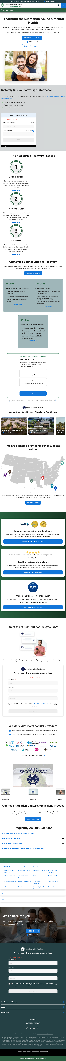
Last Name (12, 687)
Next (18, 139)
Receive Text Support (30, 46)
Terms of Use (35, 1051)
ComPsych (21, 887)
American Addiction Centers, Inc (45, 1034)
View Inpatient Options (33, 273)
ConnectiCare (52, 887)
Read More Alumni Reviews (33, 572)
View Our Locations (33, 503)
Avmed (35, 876)
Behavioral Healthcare (10, 881)
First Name (12, 679)
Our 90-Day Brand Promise (33, 607)
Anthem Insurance (9, 876)
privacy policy (44, 703)
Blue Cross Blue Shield (25, 881)
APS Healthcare (23, 867)
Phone (10, 695)
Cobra (5, 887)
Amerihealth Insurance (40, 870)
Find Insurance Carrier (9, 122)
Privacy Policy (27, 1051)
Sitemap (20, 1051)
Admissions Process (33, 819)
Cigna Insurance (53, 881)
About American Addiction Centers (33, 541)
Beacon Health (52, 876)
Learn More (16, 190)
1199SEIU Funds (9, 867)
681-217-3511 (39, 1)
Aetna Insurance (38, 867)
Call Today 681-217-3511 (32, 38)
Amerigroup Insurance (25, 870)
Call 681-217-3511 (33, 931)
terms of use (35, 703)
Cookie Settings (44, 1051)
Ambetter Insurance (54, 867)
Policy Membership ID (9, 130)
